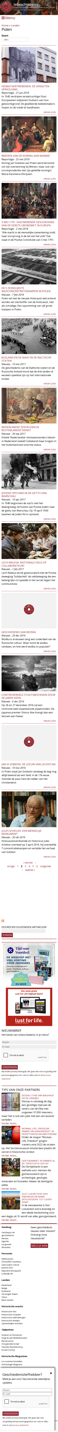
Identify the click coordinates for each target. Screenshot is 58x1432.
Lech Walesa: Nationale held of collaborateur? (24, 564)
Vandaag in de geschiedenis (8, 1234)
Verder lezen (49, 112)
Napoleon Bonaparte (11, 1270)
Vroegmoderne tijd (10, 1343)
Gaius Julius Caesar (10, 1264)
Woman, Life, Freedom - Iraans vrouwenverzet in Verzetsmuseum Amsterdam (39, 1131)
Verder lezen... (10, 1123)
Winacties (6, 1247)
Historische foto (9, 1311)
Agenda (5, 1241)
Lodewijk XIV (7, 1273)
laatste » (30, 870)
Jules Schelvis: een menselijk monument (21, 832)
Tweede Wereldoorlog (12, 1347)
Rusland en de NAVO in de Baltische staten (26, 359)
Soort (5, 35)
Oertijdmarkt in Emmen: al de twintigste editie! (38, 1162)
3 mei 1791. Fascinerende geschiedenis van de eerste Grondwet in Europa (28, 223)
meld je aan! (39, 1245)
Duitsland (6, 1291)
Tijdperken (8, 1329)
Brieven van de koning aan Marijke (26, 155)
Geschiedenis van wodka (19, 632)
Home (5, 25)
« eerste (28, 862)
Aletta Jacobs (7, 1258)
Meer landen (7, 1300)
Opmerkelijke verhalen (12, 1323)
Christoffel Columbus (11, 1261)
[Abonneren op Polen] (29, 921)
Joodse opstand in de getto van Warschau (24, 494)
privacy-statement (20, 1425)
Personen (7, 1253)
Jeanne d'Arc (7, 1267)
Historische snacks (12, 1306)
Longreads (6, 1244)
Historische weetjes (11, 1320)
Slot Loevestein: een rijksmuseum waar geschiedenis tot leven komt (37, 1198)
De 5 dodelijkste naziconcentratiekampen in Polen (26, 289)
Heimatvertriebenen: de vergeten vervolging (25, 87)
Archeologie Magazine (12, 1364)
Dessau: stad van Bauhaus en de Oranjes (38, 1097)
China (4, 1297)
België (4, 1288)
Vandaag (6, 1227)
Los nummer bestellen (12, 1361)
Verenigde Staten (10, 1294)
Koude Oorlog (8, 1349)
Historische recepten (11, 1314)
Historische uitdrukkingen (14, 1317)
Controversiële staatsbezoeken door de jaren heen (28, 696)
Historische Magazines (14, 1356)
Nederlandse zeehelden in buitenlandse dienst (20, 428)
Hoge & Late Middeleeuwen (14, 1337)
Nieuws (5, 1238)
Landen (15, 25)
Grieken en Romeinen (12, 1335)
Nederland (6, 1285)
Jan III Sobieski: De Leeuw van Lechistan (29, 764)
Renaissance (7, 1341)
